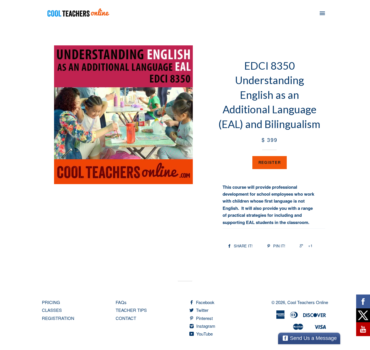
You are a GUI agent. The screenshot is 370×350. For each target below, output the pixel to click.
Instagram (205, 326)
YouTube (204, 334)
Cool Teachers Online (307, 302)
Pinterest (204, 318)
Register (269, 162)
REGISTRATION (58, 318)
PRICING (51, 302)
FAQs (121, 302)
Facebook (204, 302)
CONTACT (126, 318)
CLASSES (52, 310)
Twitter (201, 310)
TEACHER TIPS (131, 310)
